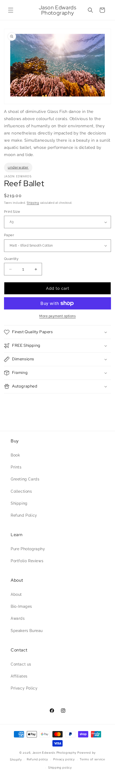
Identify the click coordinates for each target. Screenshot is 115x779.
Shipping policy (60, 767)
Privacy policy (64, 759)
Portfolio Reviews (27, 561)
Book (15, 455)
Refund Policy (24, 515)
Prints (16, 467)
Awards (18, 618)
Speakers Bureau (27, 631)
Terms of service (92, 759)
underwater (18, 167)
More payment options (57, 316)
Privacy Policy (24, 688)
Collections (21, 491)
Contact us (21, 664)
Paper (9, 235)
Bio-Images (21, 606)
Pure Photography (28, 549)
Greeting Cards (25, 479)
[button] (11, 10)
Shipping (33, 202)
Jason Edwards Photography (54, 752)
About (16, 594)
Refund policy (37, 759)
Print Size (12, 212)
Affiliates (19, 676)
